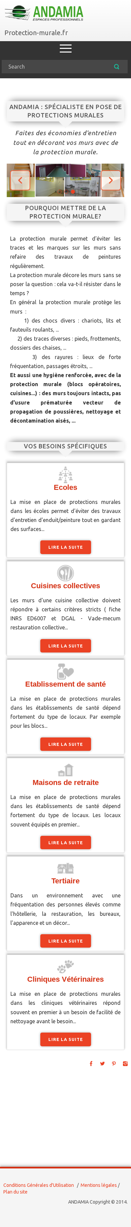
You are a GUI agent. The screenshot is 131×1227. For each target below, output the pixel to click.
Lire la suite (65, 547)
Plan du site (15, 1192)
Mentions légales (99, 1185)
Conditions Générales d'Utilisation (38, 1185)
